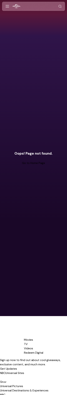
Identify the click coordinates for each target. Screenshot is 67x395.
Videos (28, 348)
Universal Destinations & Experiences (24, 390)
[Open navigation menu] (7, 6)
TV (26, 344)
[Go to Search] (60, 6)
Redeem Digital (33, 353)
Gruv (3, 382)
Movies (28, 340)
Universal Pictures (11, 386)
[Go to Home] (16, 6)
